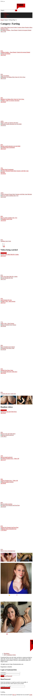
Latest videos (4, 27)
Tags (5, 16)
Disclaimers (6, 653)
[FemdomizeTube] (13, 9)
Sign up (14, 694)
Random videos (4, 28)
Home (5, 13)
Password (3, 674)
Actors (5, 17)
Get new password (5, 688)
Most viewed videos (12, 27)
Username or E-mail (5, 686)
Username (3, 672)
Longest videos (21, 27)
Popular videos (28, 27)
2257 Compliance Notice (10, 654)
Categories (6, 14)
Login (2, 676)
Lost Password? (8, 676)
